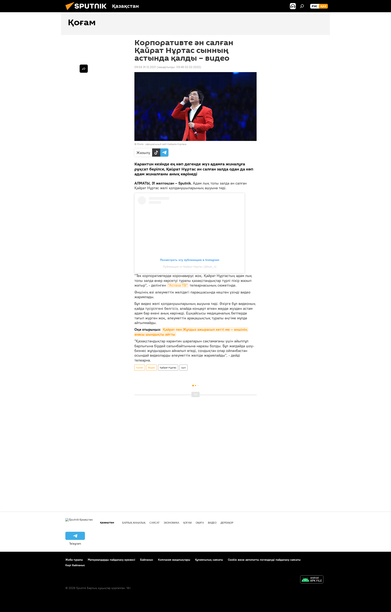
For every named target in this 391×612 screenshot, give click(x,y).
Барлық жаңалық (133, 522)
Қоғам (139, 367)
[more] (84, 69)
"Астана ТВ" (178, 285)
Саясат (154, 522)
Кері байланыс (75, 565)
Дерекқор (227, 522)
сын (183, 367)
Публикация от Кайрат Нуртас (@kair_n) (189, 266)
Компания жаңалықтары (174, 559)
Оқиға (200, 522)
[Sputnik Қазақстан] (87, 11)
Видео (151, 367)
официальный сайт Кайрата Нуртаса (165, 144)
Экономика (171, 522)
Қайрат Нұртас (168, 367)
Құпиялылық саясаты (209, 559)
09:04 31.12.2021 (145, 67)
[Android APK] (312, 580)
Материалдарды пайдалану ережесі (111, 559)
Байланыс (146, 559)
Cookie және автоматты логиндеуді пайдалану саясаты (264, 559)
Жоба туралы (74, 559)
